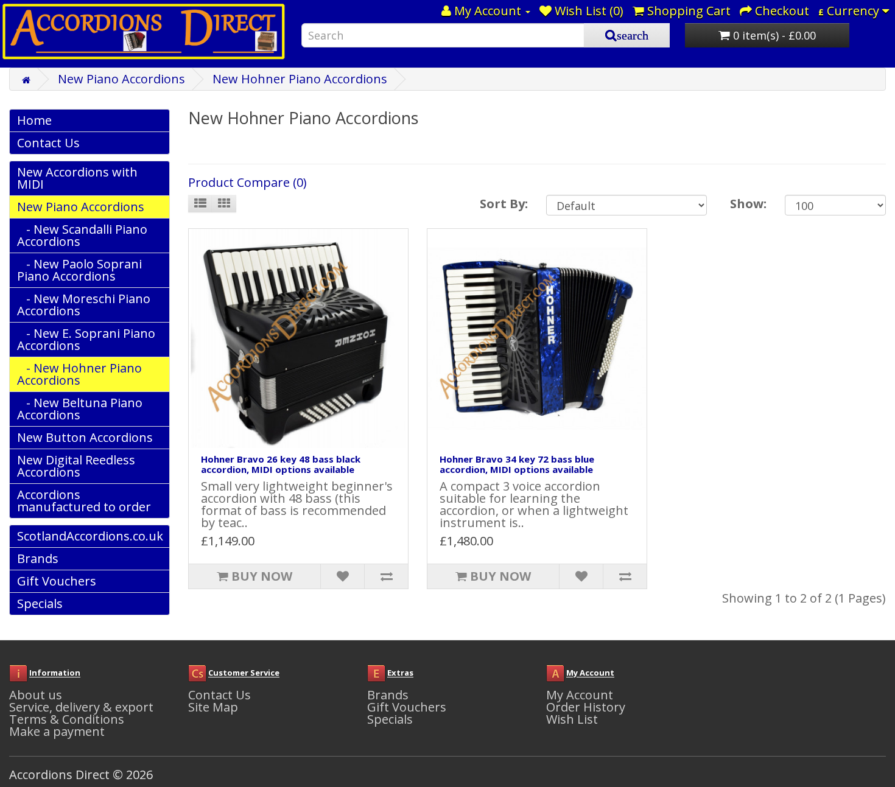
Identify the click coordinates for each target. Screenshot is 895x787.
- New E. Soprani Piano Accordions (86, 339)
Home (34, 120)
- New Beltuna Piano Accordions (79, 408)
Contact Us (48, 143)
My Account (579, 695)
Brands (37, 558)
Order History (585, 707)
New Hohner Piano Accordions (299, 79)
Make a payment (57, 731)
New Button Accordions (85, 437)
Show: (748, 203)
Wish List (572, 719)
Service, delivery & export (81, 707)
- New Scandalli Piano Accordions (82, 235)
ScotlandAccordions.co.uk (90, 536)
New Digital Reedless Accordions (76, 466)
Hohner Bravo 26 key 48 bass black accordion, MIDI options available (280, 464)
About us (35, 695)
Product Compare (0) (247, 182)
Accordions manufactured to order (84, 500)
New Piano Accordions (121, 79)
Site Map (213, 707)
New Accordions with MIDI (77, 178)
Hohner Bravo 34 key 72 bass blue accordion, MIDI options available (517, 464)
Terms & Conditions (66, 719)
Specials (40, 603)
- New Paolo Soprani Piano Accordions (79, 270)
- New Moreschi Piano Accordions (83, 304)
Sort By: (504, 203)
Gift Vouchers (56, 581)
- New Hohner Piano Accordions (79, 374)
